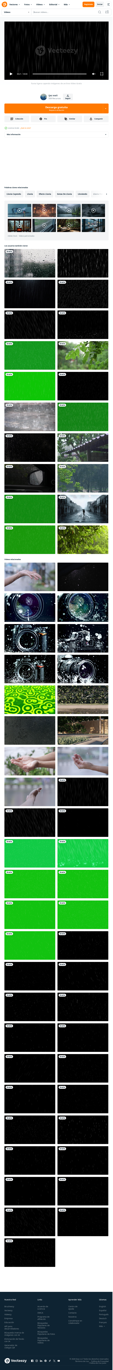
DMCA (40, 1311)
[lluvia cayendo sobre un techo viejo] (82, 446)
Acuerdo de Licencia (42, 1306)
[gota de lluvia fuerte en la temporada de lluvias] (82, 293)
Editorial (53, 4)
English (100, 1305)
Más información (14, 133)
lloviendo (82, 193)
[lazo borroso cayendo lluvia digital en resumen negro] (82, 262)
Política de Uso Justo (95, 1362)
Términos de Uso (80, 1360)
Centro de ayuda (71, 1306)
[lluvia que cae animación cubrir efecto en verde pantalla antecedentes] (29, 852)
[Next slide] (102, 193)
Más (66, 4)
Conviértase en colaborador (74, 1320)
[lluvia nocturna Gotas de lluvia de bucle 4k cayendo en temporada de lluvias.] (29, 293)
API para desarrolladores (11, 1326)
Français (101, 1321)
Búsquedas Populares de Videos (43, 1341)
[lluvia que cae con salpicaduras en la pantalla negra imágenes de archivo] (82, 323)
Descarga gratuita (56, 108)
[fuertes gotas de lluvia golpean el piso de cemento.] (29, 415)
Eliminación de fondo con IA (11, 1338)
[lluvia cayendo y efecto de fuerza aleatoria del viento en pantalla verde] (29, 508)
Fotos (27, 4)
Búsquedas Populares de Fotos (43, 1332)
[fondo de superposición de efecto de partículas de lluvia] (82, 385)
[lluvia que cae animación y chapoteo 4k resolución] (82, 1159)
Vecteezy (8, 1309)
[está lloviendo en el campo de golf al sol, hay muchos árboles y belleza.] (82, 477)
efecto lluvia (45, 193)
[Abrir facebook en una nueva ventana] (32, 1359)
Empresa (8, 1317)
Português (102, 1313)
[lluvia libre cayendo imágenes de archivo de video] (29, 323)
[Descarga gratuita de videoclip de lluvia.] (82, 821)
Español (100, 1309)
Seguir (68, 98)
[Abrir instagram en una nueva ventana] (37, 1359)
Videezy (7, 1313)
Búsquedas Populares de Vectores (43, 1324)
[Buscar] (99, 12)
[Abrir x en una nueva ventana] (54, 1359)
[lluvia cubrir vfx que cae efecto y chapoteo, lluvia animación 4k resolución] (82, 944)
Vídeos (39, 4)
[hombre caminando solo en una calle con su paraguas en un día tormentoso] (82, 508)
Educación (9, 1321)
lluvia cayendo (14, 193)
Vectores (13, 4)
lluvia (30, 193)
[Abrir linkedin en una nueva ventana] (41, 1359)
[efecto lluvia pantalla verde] (29, 538)
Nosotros (71, 1315)
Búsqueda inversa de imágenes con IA (13, 1332)
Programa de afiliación (43, 1316)
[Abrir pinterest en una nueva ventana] (45, 1359)
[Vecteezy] (4, 4)
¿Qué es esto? (25, 128)
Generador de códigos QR (10, 1345)
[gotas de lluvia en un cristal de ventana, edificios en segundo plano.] (29, 262)
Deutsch (101, 1317)
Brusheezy (9, 1305)
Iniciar (100, 4)
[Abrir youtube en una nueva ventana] (59, 1359)
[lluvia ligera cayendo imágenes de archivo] (82, 791)
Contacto (71, 1311)
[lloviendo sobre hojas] (82, 538)
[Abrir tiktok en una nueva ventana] (50, 1359)
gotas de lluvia (64, 193)
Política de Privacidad (98, 1360)
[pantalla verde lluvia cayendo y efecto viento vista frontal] (29, 354)
